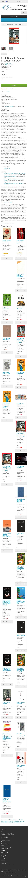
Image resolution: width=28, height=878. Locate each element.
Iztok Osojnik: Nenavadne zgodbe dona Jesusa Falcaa (20, 567)
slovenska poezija (13, 821)
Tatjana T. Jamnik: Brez (6, 307)
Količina (2, 79)
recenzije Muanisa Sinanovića (8, 223)
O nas (2, 831)
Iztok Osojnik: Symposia (20, 307)
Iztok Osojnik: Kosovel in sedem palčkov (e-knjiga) (21, 340)
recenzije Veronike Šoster (7, 202)
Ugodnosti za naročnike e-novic (7, 865)
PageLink (22, 875)
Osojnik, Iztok (8, 63)
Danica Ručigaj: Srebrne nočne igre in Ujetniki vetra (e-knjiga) (7, 668)
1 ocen (8, 88)
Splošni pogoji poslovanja (6, 839)
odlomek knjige (7, 168)
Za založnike (3, 841)
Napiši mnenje (13, 88)
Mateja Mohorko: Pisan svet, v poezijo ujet (21, 601)
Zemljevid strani (4, 848)
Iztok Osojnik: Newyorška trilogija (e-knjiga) (6, 405)
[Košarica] (23, 1)
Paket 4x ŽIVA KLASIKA (20, 404)
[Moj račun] (19, 1)
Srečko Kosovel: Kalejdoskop (7, 241)
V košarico (14, 85)
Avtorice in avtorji (4, 852)
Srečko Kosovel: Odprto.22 (21, 766)
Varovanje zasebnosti (5, 840)
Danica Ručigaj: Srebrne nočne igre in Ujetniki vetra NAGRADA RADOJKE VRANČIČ (7, 603)
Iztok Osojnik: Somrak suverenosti (20, 275)
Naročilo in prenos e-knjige (6, 833)
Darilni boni (3, 855)
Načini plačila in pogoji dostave (7, 834)
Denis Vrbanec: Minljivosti (21, 702)
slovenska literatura (21, 821)
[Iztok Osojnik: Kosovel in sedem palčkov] (14, 35)
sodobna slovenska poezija (15, 822)
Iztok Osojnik (7, 819)
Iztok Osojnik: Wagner (6, 702)
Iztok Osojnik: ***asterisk (6, 339)
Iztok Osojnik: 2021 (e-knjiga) (21, 634)
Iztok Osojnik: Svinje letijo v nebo (20, 242)
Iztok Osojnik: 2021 (20, 533)
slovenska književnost (5, 822)
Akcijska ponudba (4, 856)
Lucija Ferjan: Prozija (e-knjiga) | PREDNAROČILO (7, 800)
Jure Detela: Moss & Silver (6, 373)
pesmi (7, 821)
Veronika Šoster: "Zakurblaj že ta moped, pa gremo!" (14, 173)
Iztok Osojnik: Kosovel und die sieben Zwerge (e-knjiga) (7, 468)
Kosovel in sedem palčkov (15, 819)
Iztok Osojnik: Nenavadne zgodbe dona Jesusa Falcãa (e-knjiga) (20, 669)
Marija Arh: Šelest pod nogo (21, 734)
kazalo (5, 169)
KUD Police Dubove (9, 64)
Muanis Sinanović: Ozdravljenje (10, 176)
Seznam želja (3, 863)
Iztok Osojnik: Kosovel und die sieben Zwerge (21, 435)
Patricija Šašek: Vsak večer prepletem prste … (21, 500)
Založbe (2, 854)
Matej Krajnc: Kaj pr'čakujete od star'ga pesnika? (13, 183)
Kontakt (2, 845)
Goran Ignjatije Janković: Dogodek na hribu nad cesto (7, 534)
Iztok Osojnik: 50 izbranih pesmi (20, 467)
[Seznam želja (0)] (21, 1)
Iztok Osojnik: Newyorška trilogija (20, 373)
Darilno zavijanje (4, 837)
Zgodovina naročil (5, 862)
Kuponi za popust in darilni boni (7, 836)
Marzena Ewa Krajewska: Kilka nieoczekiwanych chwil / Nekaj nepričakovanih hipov (7, 736)
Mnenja (8, 91)
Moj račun (3, 860)
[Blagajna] (25, 1)
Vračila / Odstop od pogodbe (7, 847)
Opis (3, 91)
